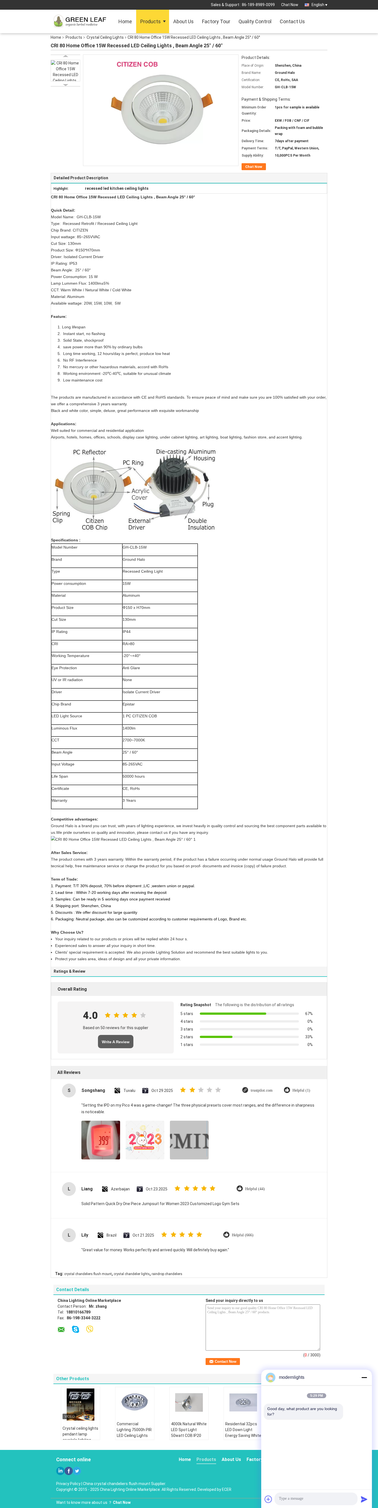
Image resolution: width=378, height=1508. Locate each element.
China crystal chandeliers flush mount (116, 1483)
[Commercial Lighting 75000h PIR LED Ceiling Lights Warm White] (134, 1402)
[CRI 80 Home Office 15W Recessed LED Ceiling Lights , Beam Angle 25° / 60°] (65, 70)
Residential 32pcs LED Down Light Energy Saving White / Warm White (243, 1433)
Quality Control (255, 21)
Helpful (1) (301, 1090)
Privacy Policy (68, 1483)
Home (125, 21)
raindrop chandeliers (167, 1274)
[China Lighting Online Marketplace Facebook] (68, 1471)
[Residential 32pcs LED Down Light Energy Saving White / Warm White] (243, 1402)
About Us (183, 21)
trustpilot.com (262, 1090)
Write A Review (116, 1042)
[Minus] (364, 1377)
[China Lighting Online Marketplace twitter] (77, 1471)
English (318, 4)
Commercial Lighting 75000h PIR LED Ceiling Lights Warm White (134, 1433)
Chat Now (289, 4)
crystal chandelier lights (132, 1274)
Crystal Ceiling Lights (105, 37)
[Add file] (268, 1499)
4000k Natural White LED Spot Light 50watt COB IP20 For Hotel (189, 1433)
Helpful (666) (242, 1235)
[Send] (364, 1499)
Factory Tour (216, 21)
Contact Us (292, 21)
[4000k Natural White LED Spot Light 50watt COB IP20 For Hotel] (189, 1402)
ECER (226, 1489)
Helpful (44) (255, 1189)
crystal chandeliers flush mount (88, 1274)
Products (150, 21)
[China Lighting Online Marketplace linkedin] (60, 1471)
